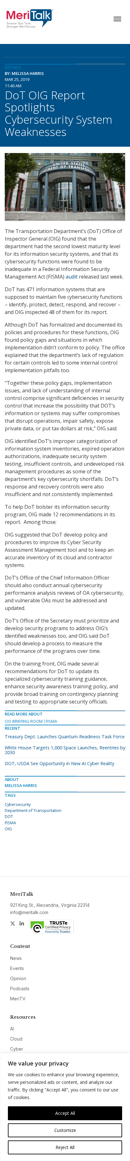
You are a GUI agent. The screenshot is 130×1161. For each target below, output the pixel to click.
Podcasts (19, 988)
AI (12, 1028)
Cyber (16, 1049)
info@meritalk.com (29, 912)
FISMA (51, 721)
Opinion (18, 978)
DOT (9, 816)
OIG (8, 829)
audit (72, 276)
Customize (65, 1130)
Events (17, 968)
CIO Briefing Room (24, 721)
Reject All (65, 1147)
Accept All (65, 1113)
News (16, 958)
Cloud (16, 1038)
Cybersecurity (18, 804)
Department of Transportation (33, 810)
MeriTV (18, 998)
